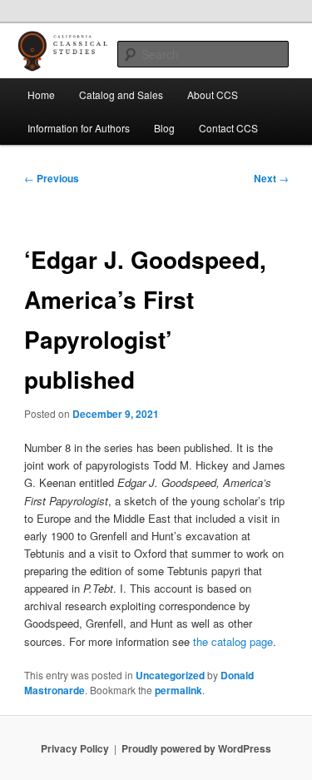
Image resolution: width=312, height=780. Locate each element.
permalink (178, 690)
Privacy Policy (75, 748)
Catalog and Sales (121, 94)
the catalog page (233, 641)
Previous (51, 178)
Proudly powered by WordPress (196, 748)
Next (271, 178)
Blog (164, 128)
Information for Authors (78, 128)
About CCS (212, 94)
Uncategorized (170, 675)
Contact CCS (228, 128)
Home (41, 94)
